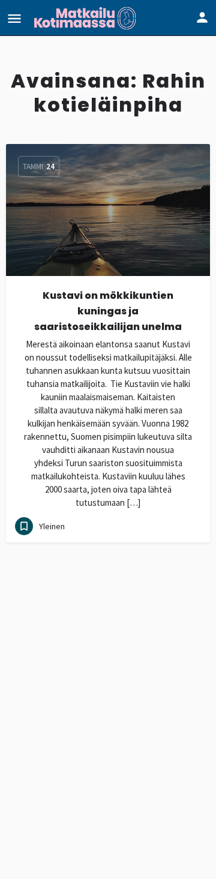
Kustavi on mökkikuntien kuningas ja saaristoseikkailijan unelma (108, 311)
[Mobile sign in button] (202, 17)
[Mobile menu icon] (14, 18)
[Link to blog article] (108, 210)
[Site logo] (86, 18)
